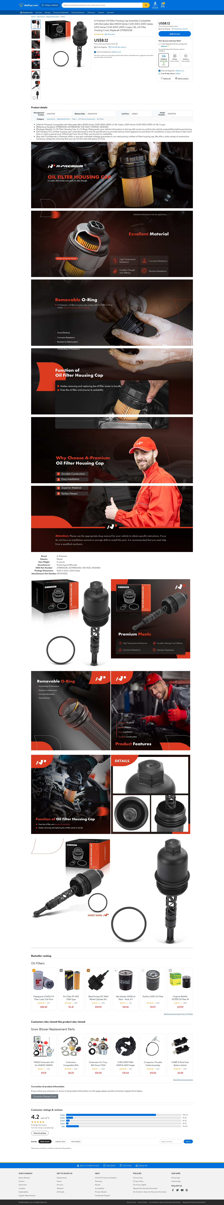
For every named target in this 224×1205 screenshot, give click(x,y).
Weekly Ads (143, 1165)
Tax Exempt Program (102, 1195)
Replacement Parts (52, 17)
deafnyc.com (116, 52)
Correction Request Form (44, 1096)
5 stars (62, 1115)
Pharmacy (91, 12)
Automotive (41, 17)
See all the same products (183, 1079)
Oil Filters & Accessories (86, 119)
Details (178, 73)
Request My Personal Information (145, 1188)
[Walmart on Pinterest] (186, 1190)
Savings (47, 12)
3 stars (62, 1120)
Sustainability (23, 1192)
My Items (110, 12)
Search (188, 1141)
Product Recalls (100, 1192)
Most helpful (75, 1141)
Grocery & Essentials (60, 12)
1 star (63, 1126)
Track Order (127, 1165)
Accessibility (99, 1188)
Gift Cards (60, 1192)
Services (39, 12)
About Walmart (24, 1178)
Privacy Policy (138, 1181)
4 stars (62, 1118)
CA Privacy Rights (139, 1185)
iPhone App (175, 1178)
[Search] (146, 5)
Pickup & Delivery (78, 12)
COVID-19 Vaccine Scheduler (106, 1178)
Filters (63, 17)
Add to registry (183, 78)
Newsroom (23, 1185)
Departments (28, 12)
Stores (59, 1181)
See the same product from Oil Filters (178, 1014)
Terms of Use (138, 1178)
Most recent (45, 1141)
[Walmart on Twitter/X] (177, 1190)
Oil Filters (100, 119)
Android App (176, 1181)
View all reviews (40, 1133)
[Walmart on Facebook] (172, 1190)
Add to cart (175, 33)
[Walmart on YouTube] (182, 1190)
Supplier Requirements (27, 1195)
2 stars (62, 1123)
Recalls (97, 1185)
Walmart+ (60, 1188)
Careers (101, 12)
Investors (22, 1188)
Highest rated (60, 1141)
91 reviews (111, 34)
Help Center (110, 1165)
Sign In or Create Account (89, 1165)
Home (33, 17)
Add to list (167, 78)
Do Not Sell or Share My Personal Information (149, 1192)
